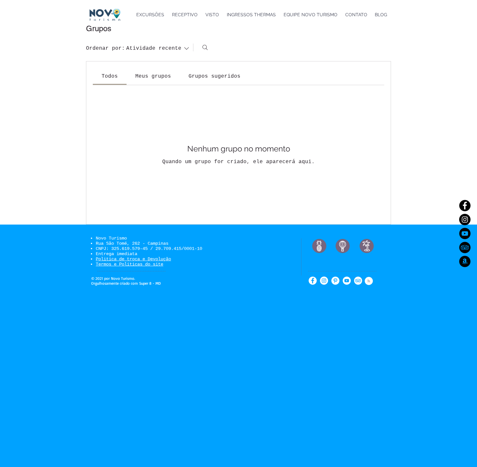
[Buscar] (205, 47)
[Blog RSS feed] (369, 281)
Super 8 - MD (150, 283)
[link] (110, 76)
